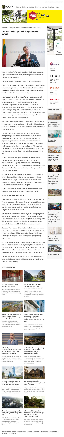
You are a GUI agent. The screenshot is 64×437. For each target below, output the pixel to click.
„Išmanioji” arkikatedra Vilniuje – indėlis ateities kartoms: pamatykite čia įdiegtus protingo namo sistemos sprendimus (54, 180)
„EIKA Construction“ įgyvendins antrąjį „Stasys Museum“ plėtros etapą (12, 412)
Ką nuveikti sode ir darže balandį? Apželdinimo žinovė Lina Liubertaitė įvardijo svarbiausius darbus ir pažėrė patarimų (54, 218)
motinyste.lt (5, 433)
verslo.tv (14, 431)
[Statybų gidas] (7, 8)
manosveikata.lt (6, 431)
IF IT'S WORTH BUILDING (54, 102)
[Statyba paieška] (61, 7)
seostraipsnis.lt (13, 433)
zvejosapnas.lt (54, 431)
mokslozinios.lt (45, 431)
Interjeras (38, 7)
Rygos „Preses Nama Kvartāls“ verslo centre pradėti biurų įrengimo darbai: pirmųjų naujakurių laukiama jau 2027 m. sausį (34, 318)
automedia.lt (30, 431)
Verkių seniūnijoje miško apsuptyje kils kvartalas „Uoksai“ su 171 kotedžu (34, 382)
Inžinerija (25, 7)
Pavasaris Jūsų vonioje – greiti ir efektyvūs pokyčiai (53, 238)
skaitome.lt (37, 431)
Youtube (60, 2)
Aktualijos (11, 27)
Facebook (55, 2)
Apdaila (31, 7)
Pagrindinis (5, 27)
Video (57, 7)
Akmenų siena (52, 199)
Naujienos (51, 7)
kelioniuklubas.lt (21, 431)
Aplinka (44, 7)
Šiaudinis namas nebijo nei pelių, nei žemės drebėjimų (54, 124)
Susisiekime (49, 2)
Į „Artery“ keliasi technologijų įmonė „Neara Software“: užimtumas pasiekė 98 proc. (11, 382)
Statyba (18, 7)
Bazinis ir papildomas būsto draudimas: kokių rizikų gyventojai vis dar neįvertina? (33, 286)
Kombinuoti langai (53, 254)
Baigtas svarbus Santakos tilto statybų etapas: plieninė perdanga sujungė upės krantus (11, 316)
